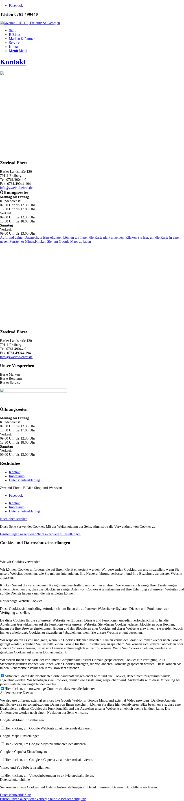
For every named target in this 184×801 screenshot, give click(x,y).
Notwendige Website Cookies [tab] (21, 601)
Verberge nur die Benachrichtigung (61, 799)
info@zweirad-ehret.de (16, 188)
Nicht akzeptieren (48, 534)
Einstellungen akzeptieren (18, 534)
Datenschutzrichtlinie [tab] (15, 779)
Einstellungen (71, 534)
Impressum (16, 476)
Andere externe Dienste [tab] (16, 693)
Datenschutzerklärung (24, 480)
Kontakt (13, 62)
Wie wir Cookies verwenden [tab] (20, 562)
